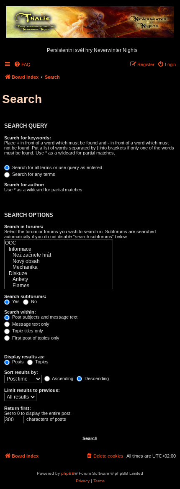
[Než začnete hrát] (58, 255)
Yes (15, 301)
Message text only (30, 324)
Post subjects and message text (44, 316)
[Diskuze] (58, 273)
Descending (96, 378)
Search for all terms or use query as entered (56, 167)
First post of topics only (35, 337)
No (33, 301)
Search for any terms (33, 174)
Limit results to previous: (32, 390)
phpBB (68, 473)
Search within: (20, 311)
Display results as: (24, 356)
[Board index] (90, 22)
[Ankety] (58, 279)
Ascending (62, 378)
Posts (17, 361)
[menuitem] (22, 64)
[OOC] (58, 243)
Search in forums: (24, 226)
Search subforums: (25, 296)
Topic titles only (27, 330)
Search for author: (24, 184)
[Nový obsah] (58, 261)
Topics (41, 361)
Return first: (17, 408)
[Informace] (58, 249)
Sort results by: (21, 372)
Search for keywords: (27, 137)
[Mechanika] (58, 267)
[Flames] (58, 286)
